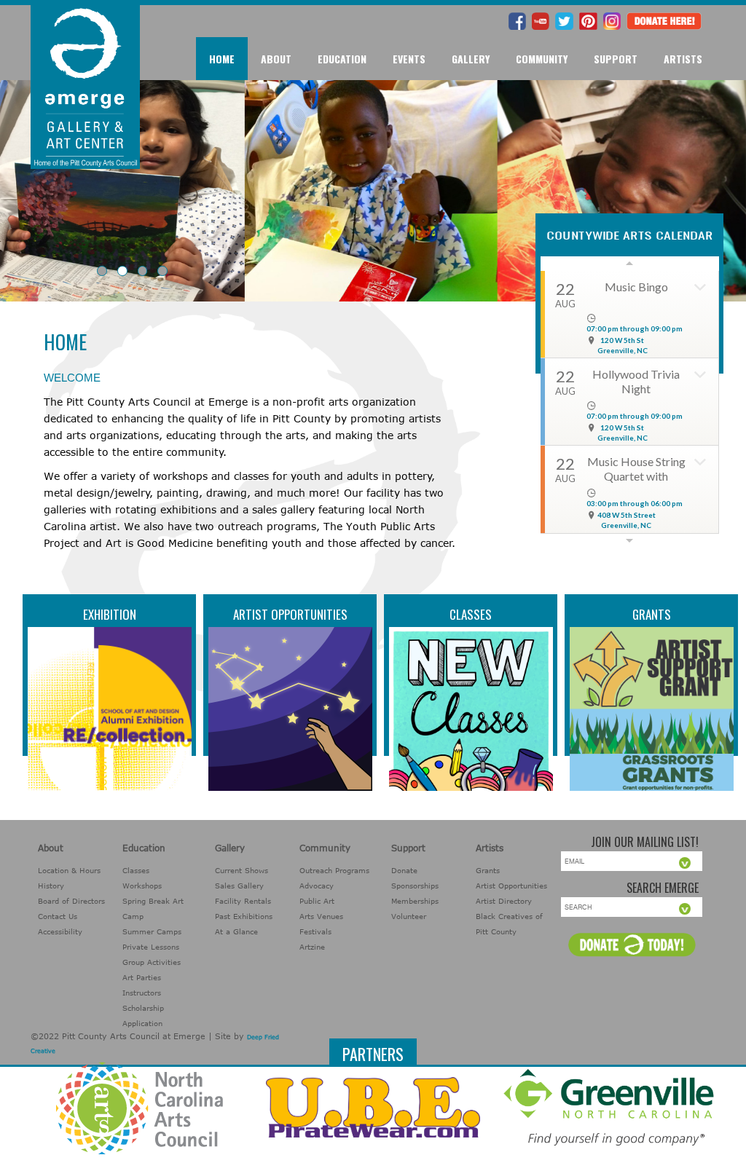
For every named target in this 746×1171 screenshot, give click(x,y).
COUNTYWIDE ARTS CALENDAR (629, 235)
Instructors (141, 992)
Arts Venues (321, 916)
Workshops (142, 885)
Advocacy (316, 885)
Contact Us (57, 916)
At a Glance (236, 931)
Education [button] (342, 58)
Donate (404, 870)
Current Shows (241, 870)
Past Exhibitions (243, 916)
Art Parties (141, 977)
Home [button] (222, 58)
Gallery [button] (471, 58)
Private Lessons (150, 946)
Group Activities (151, 962)
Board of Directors (71, 900)
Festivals (315, 931)
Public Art (316, 900)
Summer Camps (151, 931)
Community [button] (542, 58)
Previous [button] (630, 263)
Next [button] (630, 540)
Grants (651, 614)
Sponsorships (415, 885)
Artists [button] (683, 58)
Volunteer (408, 916)
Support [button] (615, 58)
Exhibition (109, 614)
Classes (470, 614)
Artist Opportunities (290, 614)
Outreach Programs (334, 870)
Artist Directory (504, 900)
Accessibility (60, 931)
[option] (630, 402)
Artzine (312, 946)
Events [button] (409, 58)
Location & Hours (69, 870)
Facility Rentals (243, 900)
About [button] (276, 58)
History (51, 885)
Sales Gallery (239, 885)
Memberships (415, 900)
